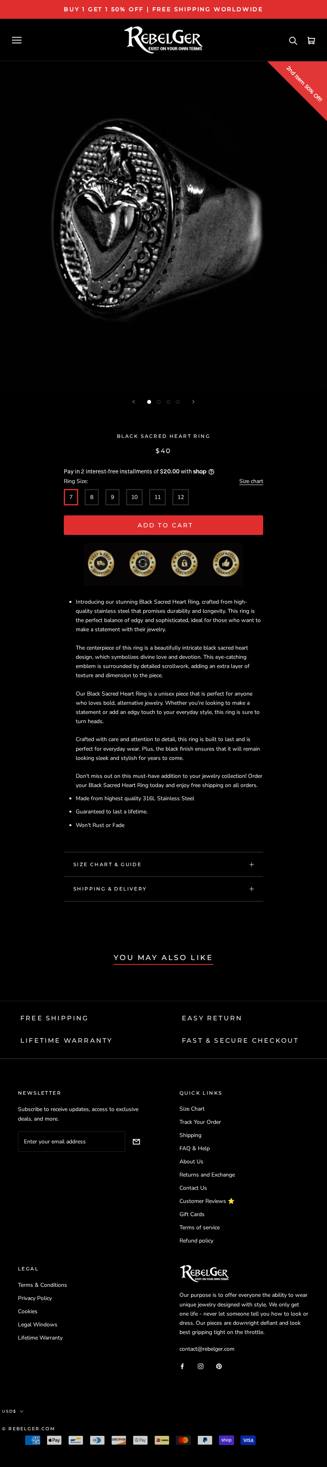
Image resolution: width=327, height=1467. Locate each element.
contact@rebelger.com (206, 1349)
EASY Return (212, 1018)
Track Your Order (200, 1122)
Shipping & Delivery (110, 889)
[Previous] (133, 402)
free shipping (54, 1018)
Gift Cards (192, 1214)
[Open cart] (311, 40)
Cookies (27, 1311)
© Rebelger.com (28, 1428)
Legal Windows (37, 1324)
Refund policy (196, 1240)
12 (180, 497)
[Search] (293, 40)
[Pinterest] (219, 1365)
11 (157, 497)
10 (134, 497)
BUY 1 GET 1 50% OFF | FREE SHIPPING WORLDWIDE (163, 9)
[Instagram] (200, 1365)
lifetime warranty (66, 1040)
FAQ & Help (194, 1148)
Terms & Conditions (42, 1285)
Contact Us (193, 1188)
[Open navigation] (17, 40)
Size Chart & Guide (107, 864)
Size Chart (192, 1109)
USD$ (9, 1411)
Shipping (190, 1135)
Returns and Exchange (207, 1175)
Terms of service (199, 1227)
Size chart (251, 481)
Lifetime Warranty (40, 1338)
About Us (191, 1161)
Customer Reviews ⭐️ (206, 1201)
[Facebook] (182, 1365)
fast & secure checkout (240, 1040)
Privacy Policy (35, 1298)
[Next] (193, 402)
